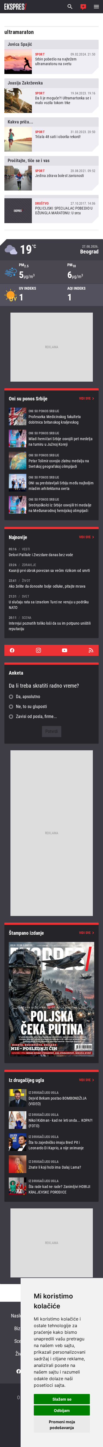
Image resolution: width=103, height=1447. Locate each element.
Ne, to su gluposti (31, 706)
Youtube (64, 650)
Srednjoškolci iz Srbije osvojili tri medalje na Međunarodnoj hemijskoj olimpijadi (51, 505)
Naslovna (20, 1316)
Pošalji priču (83, 6)
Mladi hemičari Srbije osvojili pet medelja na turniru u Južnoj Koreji (51, 438)
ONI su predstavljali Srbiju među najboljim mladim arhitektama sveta (51, 483)
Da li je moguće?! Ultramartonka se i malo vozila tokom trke (51, 95)
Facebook (12, 650)
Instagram (38, 650)
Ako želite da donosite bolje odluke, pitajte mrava (51, 583)
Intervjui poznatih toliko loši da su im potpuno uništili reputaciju (51, 623)
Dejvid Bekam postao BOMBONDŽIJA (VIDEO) (51, 1098)
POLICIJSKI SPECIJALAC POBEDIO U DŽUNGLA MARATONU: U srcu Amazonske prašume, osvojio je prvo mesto (51, 209)
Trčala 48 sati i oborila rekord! (51, 134)
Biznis (20, 1328)
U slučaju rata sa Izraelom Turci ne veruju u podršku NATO (51, 601)
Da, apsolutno (28, 696)
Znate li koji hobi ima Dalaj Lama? (51, 1164)
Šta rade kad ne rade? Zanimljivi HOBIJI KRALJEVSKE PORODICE (51, 1186)
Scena (20, 1341)
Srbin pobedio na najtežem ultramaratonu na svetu (51, 57)
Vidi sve (85, 398)
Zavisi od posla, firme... (36, 716)
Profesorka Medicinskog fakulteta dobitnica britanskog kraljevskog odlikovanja (51, 416)
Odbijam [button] (62, 1410)
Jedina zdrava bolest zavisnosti (51, 173)
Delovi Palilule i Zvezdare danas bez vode (51, 552)
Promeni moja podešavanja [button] (62, 1424)
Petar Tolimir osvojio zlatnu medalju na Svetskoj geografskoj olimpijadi (51, 460)
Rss (91, 650)
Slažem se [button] (61, 1399)
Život (20, 1354)
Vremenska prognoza (51, 249)
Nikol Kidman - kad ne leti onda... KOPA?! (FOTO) (51, 1120)
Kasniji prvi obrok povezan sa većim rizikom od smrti (51, 567)
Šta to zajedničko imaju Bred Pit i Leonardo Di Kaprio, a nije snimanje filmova (51, 1142)
